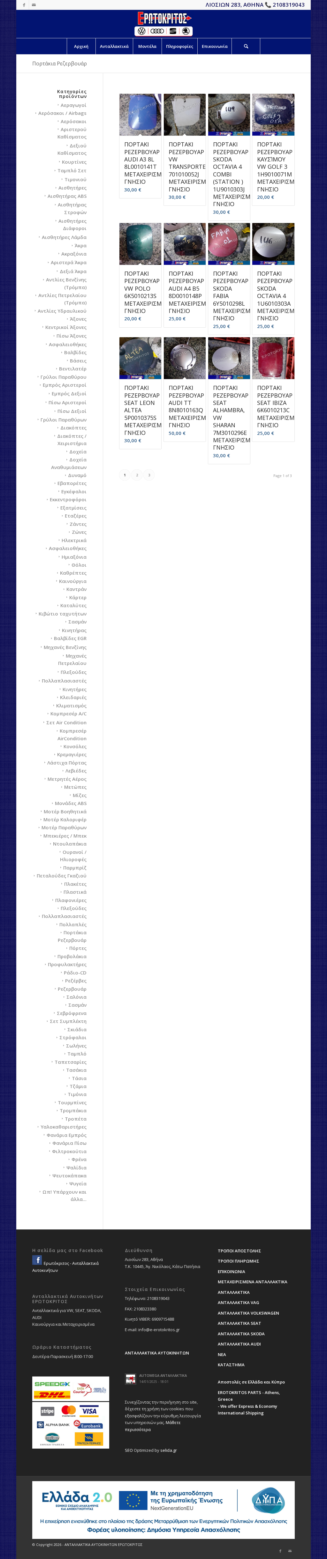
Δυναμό (77, 475)
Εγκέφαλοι (74, 491)
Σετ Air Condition (66, 722)
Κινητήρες (75, 689)
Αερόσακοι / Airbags (62, 113)
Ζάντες (78, 524)
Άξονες (78, 319)
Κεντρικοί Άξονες (66, 327)
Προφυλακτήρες (67, 964)
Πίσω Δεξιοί (72, 411)
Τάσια (79, 1078)
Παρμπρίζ (75, 867)
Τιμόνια (77, 1094)
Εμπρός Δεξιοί (69, 393)
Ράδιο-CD (75, 972)
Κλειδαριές (73, 697)
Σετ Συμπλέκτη (68, 1021)
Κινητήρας (74, 630)
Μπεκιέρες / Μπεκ (65, 835)
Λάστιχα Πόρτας (67, 762)
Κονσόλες (75, 746)
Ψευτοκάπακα (69, 1175)
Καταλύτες (73, 605)
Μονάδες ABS (71, 803)
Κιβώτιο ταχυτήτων (63, 613)
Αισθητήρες (72, 187)
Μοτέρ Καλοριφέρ (65, 819)
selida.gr (168, 1450)
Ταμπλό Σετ (72, 170)
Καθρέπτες (73, 573)
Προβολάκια (72, 956)
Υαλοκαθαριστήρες (64, 1126)
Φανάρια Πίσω (69, 1143)
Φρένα (79, 1159)
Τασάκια (76, 1070)
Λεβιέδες (76, 770)
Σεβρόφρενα (72, 1013)
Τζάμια (78, 1086)
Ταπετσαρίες (71, 1062)
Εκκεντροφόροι (68, 499)
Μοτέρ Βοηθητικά (65, 811)
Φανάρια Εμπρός (67, 1135)
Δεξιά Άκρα (73, 271)
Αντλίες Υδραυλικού (62, 311)
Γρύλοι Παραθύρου (64, 377)
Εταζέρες (76, 515)
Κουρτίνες (74, 162)
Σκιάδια (77, 1029)
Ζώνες (79, 532)
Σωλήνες (76, 1045)
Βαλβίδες (75, 352)
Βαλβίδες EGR (70, 638)
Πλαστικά (75, 892)
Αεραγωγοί (74, 105)
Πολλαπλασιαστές (64, 680)
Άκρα (81, 245)
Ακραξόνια (74, 253)
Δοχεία (78, 451)
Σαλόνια (76, 997)
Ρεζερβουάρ (72, 989)
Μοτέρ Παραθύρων (64, 827)
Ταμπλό (77, 1053)
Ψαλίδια (76, 1167)
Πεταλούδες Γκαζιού (62, 875)
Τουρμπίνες (72, 1102)
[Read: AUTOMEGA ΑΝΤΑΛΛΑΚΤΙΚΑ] (130, 1379)
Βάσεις (78, 360)
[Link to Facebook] (24, 5)
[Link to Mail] (34, 5)
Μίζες (80, 795)
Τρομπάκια (73, 1110)
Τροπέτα (76, 1118)
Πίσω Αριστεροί (68, 402)
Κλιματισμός (71, 705)
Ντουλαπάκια (70, 843)
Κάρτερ (78, 597)
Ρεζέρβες (76, 980)
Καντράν (76, 589)
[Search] (246, 46)
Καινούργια (73, 581)
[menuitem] (81, 46)
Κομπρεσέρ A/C (68, 713)
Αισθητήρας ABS (67, 196)
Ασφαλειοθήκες (68, 344)
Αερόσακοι (74, 121)
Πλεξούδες (74, 672)
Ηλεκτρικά (74, 540)
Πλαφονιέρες (71, 900)
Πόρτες (78, 948)
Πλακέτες (75, 884)
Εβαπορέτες (72, 483)
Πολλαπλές (73, 924)
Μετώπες (75, 787)
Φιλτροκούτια (69, 1151)
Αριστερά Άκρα (69, 262)
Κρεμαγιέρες (72, 754)
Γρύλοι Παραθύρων (64, 419)
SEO (129, 1450)
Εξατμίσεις (73, 507)
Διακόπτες (73, 427)
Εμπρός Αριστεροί (65, 385)
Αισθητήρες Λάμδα (64, 237)
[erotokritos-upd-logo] (163, 24)
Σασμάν (77, 621)
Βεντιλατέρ (73, 368)
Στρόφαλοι (73, 1037)
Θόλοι (79, 565)
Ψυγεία (78, 1183)
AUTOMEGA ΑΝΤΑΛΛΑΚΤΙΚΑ (163, 1375)
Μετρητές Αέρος (67, 779)
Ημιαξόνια (74, 557)
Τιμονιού (76, 179)
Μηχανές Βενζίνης (65, 647)
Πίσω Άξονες (72, 335)
